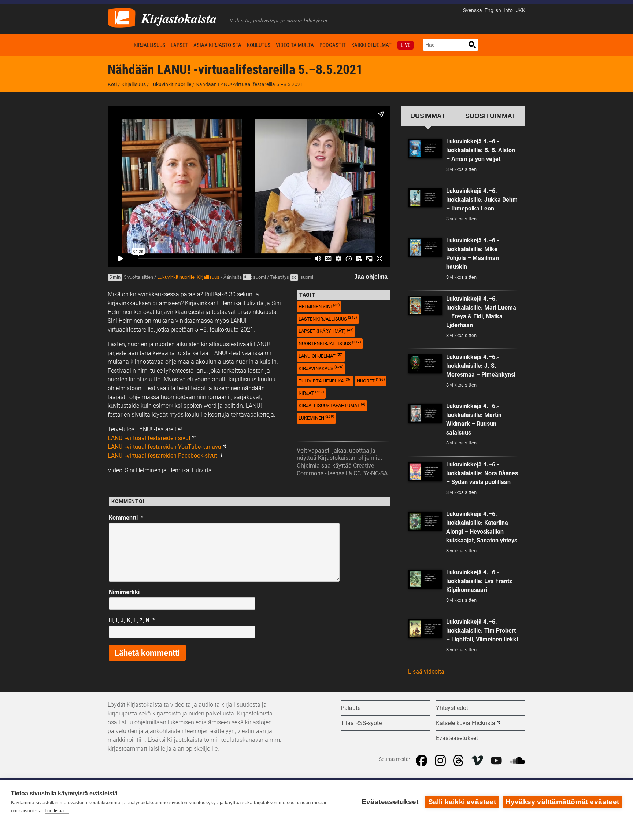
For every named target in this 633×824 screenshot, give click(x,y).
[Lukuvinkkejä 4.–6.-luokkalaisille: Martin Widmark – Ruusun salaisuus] (425, 413)
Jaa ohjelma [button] (371, 277)
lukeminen (316, 417)
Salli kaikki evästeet (462, 802)
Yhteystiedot (452, 707)
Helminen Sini (319, 306)
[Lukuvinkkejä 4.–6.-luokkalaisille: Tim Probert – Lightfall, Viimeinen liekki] (425, 628)
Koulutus (258, 45)
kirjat (311, 393)
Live (405, 45)
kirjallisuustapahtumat (332, 405)
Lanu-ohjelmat (321, 355)
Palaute (350, 707)
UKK (520, 10)
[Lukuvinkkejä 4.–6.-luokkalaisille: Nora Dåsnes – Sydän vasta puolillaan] (425, 471)
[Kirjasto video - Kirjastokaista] (122, 17)
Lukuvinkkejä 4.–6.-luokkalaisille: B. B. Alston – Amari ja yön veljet (480, 150)
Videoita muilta (295, 45)
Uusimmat (427, 116)
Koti (119, 45)
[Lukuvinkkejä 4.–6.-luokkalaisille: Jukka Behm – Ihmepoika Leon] (425, 198)
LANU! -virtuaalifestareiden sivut (149, 438)
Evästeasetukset (390, 802)
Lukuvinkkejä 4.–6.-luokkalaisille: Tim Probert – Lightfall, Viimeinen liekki (482, 630)
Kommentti (126, 517)
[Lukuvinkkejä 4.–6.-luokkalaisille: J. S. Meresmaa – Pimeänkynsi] (425, 363)
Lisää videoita (426, 671)
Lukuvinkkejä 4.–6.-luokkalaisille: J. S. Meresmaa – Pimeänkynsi (480, 366)
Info (508, 10)
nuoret (371, 380)
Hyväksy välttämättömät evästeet (562, 802)
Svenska (472, 10)
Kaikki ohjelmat (371, 45)
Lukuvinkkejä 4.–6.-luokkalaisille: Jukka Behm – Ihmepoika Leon (482, 199)
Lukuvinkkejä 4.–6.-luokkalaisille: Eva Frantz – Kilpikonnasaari (481, 581)
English (493, 10)
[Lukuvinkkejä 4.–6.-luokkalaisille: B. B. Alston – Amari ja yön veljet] (425, 148)
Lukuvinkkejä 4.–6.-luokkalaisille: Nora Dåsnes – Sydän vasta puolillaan (482, 473)
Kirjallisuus (149, 45)
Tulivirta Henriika (325, 380)
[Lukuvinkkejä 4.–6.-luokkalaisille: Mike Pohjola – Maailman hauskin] (425, 247)
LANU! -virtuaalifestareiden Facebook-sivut (162, 455)
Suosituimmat (490, 116)
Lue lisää (54, 810)
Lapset (179, 45)
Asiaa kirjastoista (217, 45)
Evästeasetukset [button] (457, 738)
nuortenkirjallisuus (330, 343)
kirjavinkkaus (321, 368)
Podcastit (332, 45)
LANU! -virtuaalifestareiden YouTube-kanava (164, 446)
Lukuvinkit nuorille (170, 84)
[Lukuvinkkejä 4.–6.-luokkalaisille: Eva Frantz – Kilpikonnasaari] (425, 579)
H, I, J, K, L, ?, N (132, 620)
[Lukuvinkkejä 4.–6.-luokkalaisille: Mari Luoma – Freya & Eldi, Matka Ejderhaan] (425, 305)
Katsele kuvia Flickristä (465, 722)
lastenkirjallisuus (328, 318)
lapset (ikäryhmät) (326, 331)
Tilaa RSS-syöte (361, 722)
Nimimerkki (124, 592)
